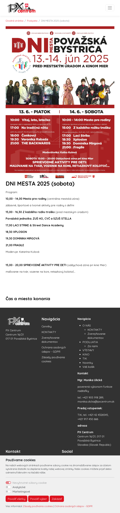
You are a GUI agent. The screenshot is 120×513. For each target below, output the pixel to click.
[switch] (8, 487)
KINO (85, 354)
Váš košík (88, 366)
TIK (84, 358)
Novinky (87, 362)
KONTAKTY (49, 332)
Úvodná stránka (14, 20)
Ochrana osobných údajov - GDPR (73, 506)
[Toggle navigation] (109, 8)
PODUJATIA (90, 342)
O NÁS (86, 325)
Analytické (18, 487)
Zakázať (57, 498)
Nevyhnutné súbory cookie (29, 482)
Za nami (93, 346)
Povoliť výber (38, 498)
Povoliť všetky (16, 498)
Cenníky (47, 326)
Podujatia (32, 20)
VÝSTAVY (88, 350)
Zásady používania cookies (38, 506)
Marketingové (21, 491)
